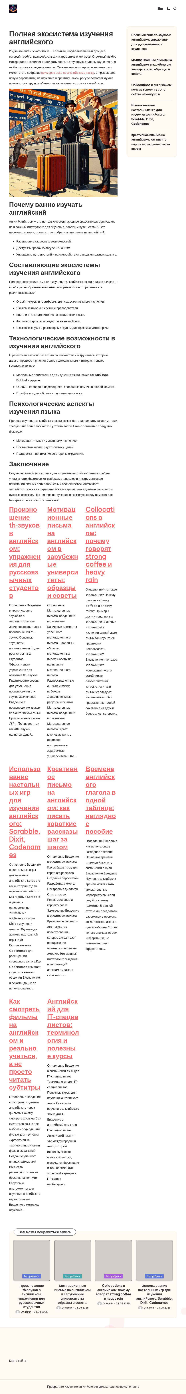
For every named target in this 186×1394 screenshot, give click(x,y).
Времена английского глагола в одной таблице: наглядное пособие (101, 800)
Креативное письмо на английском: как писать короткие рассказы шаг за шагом (62, 808)
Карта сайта (17, 1361)
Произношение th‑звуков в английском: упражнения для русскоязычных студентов (25, 552)
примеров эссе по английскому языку (67, 73)
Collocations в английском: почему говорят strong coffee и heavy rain (100, 544)
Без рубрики (31, 1276)
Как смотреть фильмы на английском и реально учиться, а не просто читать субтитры (25, 1044)
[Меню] (160, 8)
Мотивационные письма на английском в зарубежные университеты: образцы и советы (62, 552)
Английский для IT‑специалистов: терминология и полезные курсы (63, 1028)
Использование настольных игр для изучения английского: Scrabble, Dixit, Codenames (25, 812)
